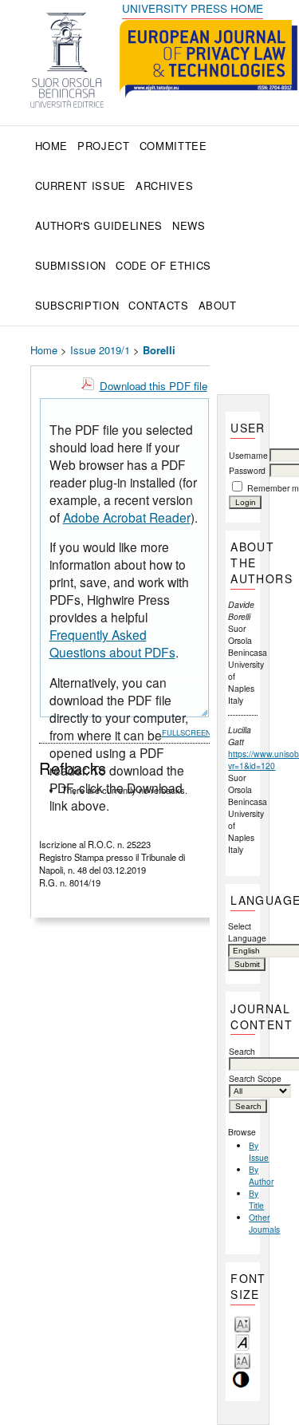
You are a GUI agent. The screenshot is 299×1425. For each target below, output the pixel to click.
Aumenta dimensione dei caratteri (242, 1360)
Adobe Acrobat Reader (127, 517)
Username (248, 455)
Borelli (159, 349)
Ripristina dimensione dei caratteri (242, 1341)
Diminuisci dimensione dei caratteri (242, 1323)
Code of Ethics (163, 265)
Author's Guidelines (99, 225)
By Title (256, 1199)
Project (103, 145)
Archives (164, 185)
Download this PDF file (153, 385)
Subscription (77, 305)
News (189, 225)
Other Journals (264, 1223)
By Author (261, 1175)
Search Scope (255, 1078)
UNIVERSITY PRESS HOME (192, 8)
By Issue (259, 1151)
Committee (173, 145)
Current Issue (80, 185)
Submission (71, 265)
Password (247, 470)
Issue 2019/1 (100, 349)
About (218, 305)
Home (52, 145)
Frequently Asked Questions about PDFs (112, 643)
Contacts (158, 305)
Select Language (243, 932)
